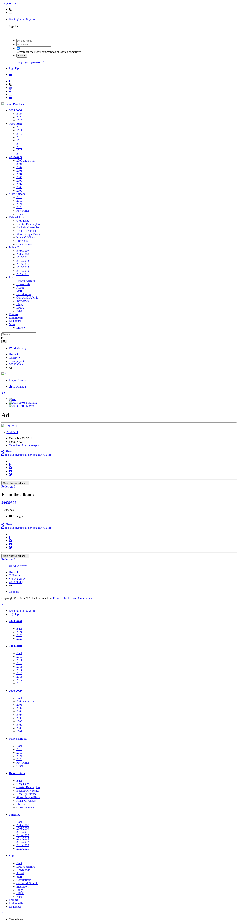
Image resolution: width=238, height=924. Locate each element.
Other (19, 214)
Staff (19, 290)
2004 (19, 173)
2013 (19, 137)
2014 (19, 140)
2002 (19, 167)
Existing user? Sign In (22, 19)
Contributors (23, 294)
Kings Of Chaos (26, 237)
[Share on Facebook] (10, 464)
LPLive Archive (25, 280)
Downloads (23, 284)
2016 (19, 147)
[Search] (4, 341)
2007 (19, 183)
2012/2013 (22, 260)
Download (19, 386)
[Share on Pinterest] (10, 474)
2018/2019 (22, 270)
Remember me (24, 51)
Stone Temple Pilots (28, 234)
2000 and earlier (25, 160)
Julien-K (14, 247)
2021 (19, 204)
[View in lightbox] (4, 374)
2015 (19, 143)
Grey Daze (22, 220)
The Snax (22, 240)
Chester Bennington (28, 224)
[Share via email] (10, 471)
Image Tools (16, 380)
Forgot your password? (30, 62)
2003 (19, 170)
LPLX (20, 307)
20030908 (8, 503)
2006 (19, 180)
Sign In (21, 55)
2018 (19, 153)
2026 (19, 120)
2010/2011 (22, 257)
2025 (19, 117)
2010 (19, 127)
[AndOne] (12, 432)
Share (8, 451)
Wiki (19, 310)
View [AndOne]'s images (24, 445)
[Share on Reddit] (10, 467)
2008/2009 (22, 254)
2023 (19, 207)
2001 (19, 163)
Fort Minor (22, 210)
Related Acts (16, 217)
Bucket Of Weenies (27, 227)
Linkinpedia (16, 317)
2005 (19, 177)
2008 (19, 187)
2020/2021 (22, 274)
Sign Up (14, 68)
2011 (19, 130)
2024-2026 (15, 110)
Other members (25, 244)
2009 (19, 190)
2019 (19, 200)
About (20, 287)
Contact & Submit (27, 297)
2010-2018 (15, 123)
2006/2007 (22, 250)
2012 (19, 133)
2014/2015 (22, 264)
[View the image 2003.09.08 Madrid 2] (23, 402)
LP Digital (15, 320)
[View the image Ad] (12, 399)
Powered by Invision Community (72, 598)
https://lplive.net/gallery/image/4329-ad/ (28, 454)
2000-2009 (15, 157)
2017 (19, 150)
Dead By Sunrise (26, 230)
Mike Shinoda (17, 193)
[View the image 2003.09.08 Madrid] (22, 406)
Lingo (19, 304)
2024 (19, 113)
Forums (13, 314)
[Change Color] (10, 13)
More (12, 324)
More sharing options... (15, 483)
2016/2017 (22, 267)
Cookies (14, 591)
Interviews (22, 300)
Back (19, 628)
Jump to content (10, 3)
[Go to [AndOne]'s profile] (9, 425)
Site (11, 277)
